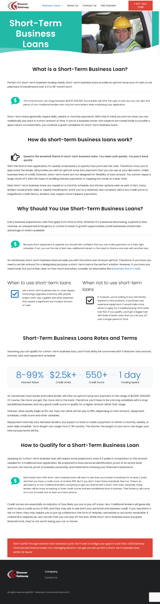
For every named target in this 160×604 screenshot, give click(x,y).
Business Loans (51, 5)
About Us (72, 5)
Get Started (108, 5)
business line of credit (127, 268)
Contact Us (89, 5)
